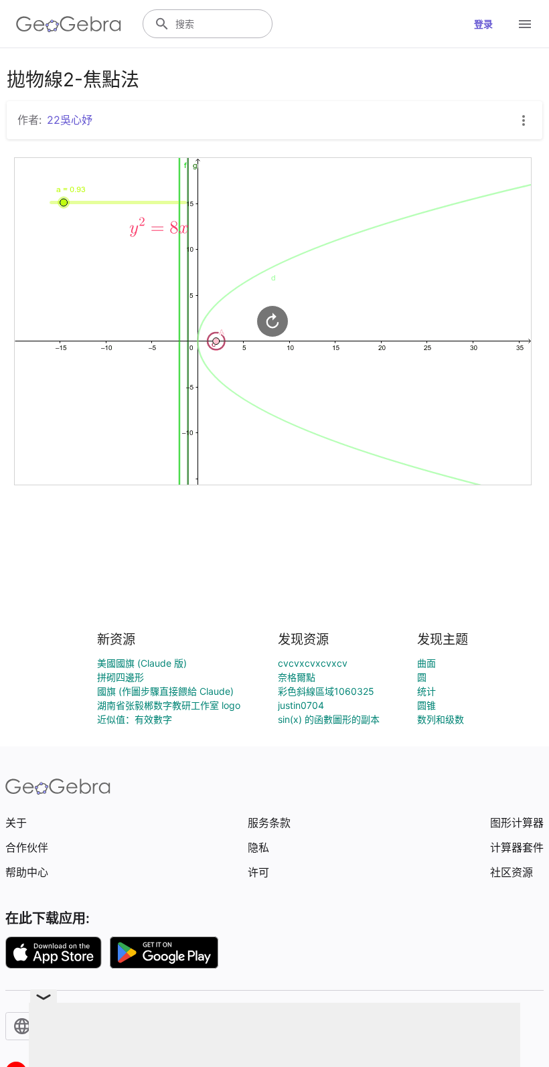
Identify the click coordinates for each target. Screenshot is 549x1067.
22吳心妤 (69, 120)
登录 (483, 23)
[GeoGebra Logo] (68, 24)
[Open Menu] (525, 24)
